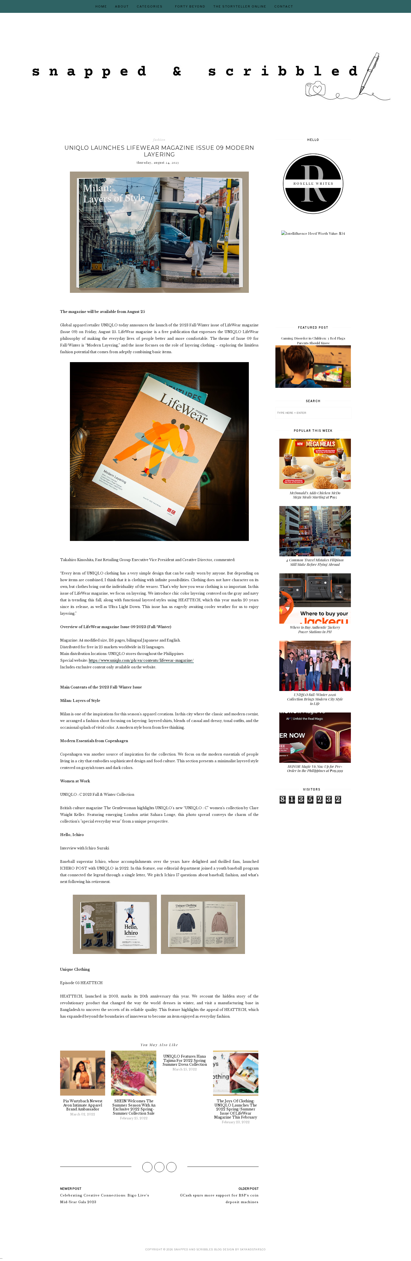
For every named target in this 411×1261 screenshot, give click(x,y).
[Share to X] (159, 1167)
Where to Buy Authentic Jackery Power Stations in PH (315, 629)
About (122, 6)
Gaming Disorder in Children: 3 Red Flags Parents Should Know (313, 340)
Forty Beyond (190, 6)
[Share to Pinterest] (171, 1167)
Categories (150, 6)
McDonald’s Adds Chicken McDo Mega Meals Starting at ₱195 (315, 495)
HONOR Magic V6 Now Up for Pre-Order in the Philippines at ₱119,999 (315, 768)
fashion (159, 140)
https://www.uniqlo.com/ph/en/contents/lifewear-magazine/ (141, 660)
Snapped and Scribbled (193, 1249)
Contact (283, 6)
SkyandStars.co (253, 1249)
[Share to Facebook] (147, 1167)
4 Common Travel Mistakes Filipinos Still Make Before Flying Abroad (315, 562)
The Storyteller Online (239, 6)
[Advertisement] (317, 280)
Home (101, 6)
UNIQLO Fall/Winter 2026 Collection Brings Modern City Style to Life (315, 699)
